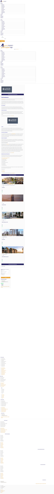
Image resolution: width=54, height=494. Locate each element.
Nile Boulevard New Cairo (3, 361)
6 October (3, 10)
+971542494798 (12, 115)
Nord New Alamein (3, 362)
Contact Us (2, 16)
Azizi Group (8, 144)
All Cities (2, 3)
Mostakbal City (3, 12)
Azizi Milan (3, 187)
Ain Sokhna (3, 7)
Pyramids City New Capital (3, 379)
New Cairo (3, 396)
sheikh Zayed (3, 11)
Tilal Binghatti (2, 360)
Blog (1, 15)
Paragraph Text (3, 273)
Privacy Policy (2, 487)
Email (1, 272)
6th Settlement (3, 9)
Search (5, 38)
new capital (3, 4)
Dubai (2, 13)
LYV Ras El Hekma (3, 358)
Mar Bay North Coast (3, 359)
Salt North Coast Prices (3, 405)
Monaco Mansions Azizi (5, 222)
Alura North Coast (3, 364)
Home (1, 2)
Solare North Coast (3, 365)
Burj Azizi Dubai (4, 204)
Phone (2, 271)
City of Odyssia (2, 378)
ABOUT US (2, 17)
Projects (2, 14)
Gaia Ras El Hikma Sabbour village (4, 402)
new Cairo (3, 8)
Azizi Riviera (3, 239)
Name (2, 270)
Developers (2, 15)
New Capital (3, 390)
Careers (2, 488)
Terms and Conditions (3, 486)
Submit (5, 277)
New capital (2, 435)
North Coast (3, 5)
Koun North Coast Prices (3, 403)
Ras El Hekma (3, 6)
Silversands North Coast (3, 363)
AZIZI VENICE (3, 171)
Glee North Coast (3, 366)
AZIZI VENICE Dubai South (4, 158)
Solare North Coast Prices (3, 404)
